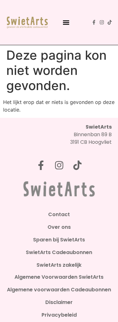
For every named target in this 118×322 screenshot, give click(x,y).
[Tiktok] (109, 22)
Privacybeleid (59, 315)
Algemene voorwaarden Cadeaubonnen (59, 290)
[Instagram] (101, 22)
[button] (66, 22)
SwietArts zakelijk (59, 265)
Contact (59, 214)
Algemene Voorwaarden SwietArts (59, 277)
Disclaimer (59, 302)
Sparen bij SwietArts (59, 240)
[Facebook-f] (94, 22)
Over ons (59, 227)
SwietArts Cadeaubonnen (59, 252)
